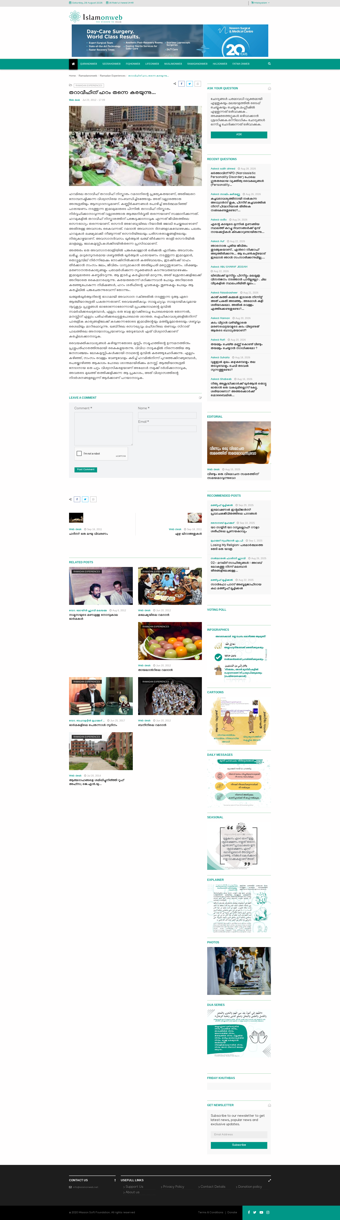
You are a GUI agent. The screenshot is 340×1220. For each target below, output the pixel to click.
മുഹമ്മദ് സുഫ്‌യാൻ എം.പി (227, 541)
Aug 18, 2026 (242, 357)
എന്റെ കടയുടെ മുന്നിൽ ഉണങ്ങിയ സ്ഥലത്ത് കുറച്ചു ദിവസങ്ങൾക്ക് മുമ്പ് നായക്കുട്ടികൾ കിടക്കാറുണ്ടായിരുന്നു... (237, 228)
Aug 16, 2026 (244, 379)
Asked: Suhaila (220, 358)
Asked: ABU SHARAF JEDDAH (229, 267)
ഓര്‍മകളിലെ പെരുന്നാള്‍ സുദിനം (93, 725)
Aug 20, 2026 (243, 318)
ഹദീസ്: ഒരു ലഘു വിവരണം (88, 534)
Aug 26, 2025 (258, 558)
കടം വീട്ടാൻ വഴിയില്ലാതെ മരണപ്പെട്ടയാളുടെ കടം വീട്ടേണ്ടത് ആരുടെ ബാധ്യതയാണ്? (235, 327)
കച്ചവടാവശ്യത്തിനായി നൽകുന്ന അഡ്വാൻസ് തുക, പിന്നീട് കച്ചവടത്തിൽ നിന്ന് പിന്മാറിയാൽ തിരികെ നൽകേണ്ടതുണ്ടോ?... (238, 205)
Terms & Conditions (210, 1212)
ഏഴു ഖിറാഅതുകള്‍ (188, 534)
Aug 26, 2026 (253, 194)
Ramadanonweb (197, 64)
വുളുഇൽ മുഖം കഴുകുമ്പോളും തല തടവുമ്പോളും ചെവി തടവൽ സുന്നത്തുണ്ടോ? (233, 366)
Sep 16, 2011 (94, 529)
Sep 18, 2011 (194, 529)
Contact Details (213, 1187)
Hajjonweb (220, 64)
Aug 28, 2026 (248, 168)
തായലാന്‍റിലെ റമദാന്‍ (155, 670)
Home (72, 76)
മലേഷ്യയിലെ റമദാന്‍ (153, 615)
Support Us (134, 1187)
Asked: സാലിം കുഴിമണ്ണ (225, 194)
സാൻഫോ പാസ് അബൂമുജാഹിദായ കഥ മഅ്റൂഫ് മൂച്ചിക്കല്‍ (236, 587)
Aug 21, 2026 (250, 292)
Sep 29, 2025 (246, 505)
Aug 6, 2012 (119, 610)
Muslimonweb (173, 64)
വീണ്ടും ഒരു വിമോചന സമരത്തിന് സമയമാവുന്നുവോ (233, 476)
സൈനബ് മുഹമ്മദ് (222, 523)
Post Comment (85, 469)
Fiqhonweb (133, 64)
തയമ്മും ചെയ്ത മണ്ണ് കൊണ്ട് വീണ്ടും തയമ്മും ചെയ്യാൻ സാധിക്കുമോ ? (237, 347)
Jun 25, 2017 (117, 720)
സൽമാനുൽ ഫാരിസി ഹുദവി (228, 558)
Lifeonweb (152, 64)
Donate (232, 1212)
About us (133, 1192)
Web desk (74, 100)
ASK (239, 135)
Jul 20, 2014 (94, 775)
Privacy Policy (173, 1187)
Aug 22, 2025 (246, 579)
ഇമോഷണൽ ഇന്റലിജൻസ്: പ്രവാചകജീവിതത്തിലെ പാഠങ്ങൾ (234, 512)
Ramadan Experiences (112, 75)
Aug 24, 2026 (239, 219)
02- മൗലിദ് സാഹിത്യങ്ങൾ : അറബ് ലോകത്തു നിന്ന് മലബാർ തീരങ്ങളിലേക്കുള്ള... (236, 567)
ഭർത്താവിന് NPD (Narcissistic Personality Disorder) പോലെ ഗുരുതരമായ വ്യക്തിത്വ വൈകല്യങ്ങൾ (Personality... (237, 179)
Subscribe (239, 1145)
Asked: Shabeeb (221, 379)
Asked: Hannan (220, 318)
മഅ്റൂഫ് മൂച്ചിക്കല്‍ (222, 505)
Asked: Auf (217, 241)
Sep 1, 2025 (255, 540)
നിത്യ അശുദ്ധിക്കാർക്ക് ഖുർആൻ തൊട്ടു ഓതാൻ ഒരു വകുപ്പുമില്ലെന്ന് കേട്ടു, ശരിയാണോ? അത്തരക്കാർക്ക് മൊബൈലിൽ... (239, 390)
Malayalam (260, 3)
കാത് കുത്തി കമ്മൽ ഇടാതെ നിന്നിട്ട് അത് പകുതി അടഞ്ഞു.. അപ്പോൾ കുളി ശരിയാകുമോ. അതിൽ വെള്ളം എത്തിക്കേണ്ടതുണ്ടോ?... (237, 303)
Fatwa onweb (241, 64)
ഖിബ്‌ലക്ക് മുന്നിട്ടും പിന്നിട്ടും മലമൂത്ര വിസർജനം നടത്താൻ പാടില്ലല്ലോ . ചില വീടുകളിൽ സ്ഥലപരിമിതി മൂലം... (238, 280)
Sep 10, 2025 (247, 522)
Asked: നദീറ (219, 220)
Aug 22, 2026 (237, 241)
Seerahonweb (111, 64)
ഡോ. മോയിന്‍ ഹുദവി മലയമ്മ (88, 610)
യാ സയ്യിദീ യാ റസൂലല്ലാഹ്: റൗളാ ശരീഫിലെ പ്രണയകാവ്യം (235, 530)
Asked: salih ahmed (223, 169)
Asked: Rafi (218, 340)
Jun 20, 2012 (163, 610)
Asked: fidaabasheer (224, 293)
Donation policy (250, 1187)
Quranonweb (88, 64)
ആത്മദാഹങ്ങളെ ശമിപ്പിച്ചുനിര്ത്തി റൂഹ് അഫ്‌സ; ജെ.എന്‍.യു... (96, 782)
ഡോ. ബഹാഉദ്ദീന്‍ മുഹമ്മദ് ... (87, 721)
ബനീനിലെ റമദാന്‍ (152, 725)
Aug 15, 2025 (232, 469)
